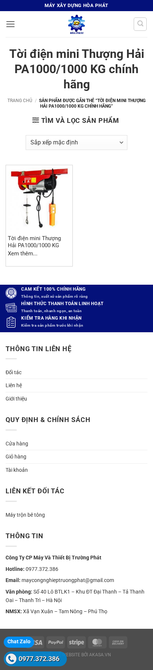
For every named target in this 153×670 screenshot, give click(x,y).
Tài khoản (17, 470)
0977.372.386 (39, 659)
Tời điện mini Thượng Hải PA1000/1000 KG (34, 242)
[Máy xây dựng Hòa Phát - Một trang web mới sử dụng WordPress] (76, 24)
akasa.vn (100, 654)
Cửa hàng (17, 444)
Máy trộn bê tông (25, 515)
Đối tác (14, 372)
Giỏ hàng (16, 457)
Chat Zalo (18, 641)
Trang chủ (19, 100)
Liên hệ (14, 385)
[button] (11, 24)
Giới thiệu (16, 399)
